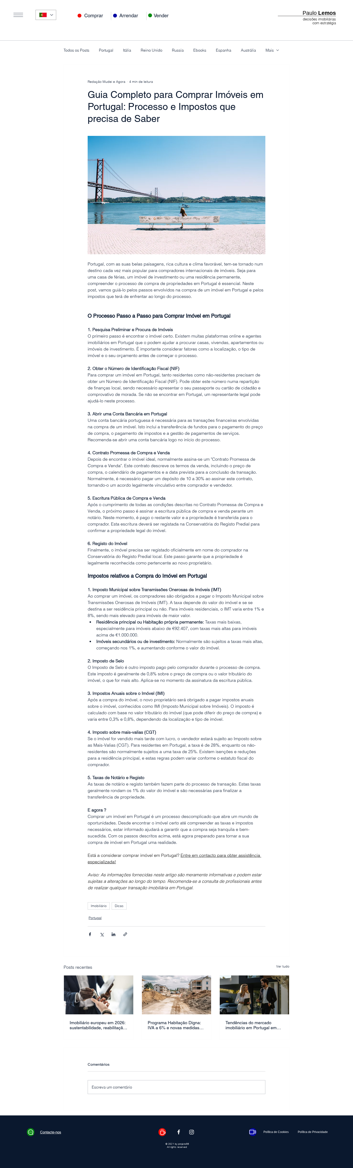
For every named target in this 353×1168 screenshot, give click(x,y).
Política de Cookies (276, 1132)
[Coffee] (162, 1132)
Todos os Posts (76, 50)
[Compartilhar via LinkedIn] (113, 934)
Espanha (223, 50)
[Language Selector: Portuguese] (46, 15)
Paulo (319, 13)
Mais (270, 50)
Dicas (119, 906)
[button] (18, 15)
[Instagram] (192, 1132)
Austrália (248, 50)
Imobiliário (99, 906)
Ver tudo (282, 966)
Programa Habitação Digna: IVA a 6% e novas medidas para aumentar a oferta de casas (174, 1025)
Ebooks (199, 50)
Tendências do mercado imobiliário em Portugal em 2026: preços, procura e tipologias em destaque (251, 1025)
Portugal (106, 50)
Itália (127, 50)
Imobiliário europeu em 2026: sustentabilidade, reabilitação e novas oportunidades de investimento (97, 1025)
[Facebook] (179, 1132)
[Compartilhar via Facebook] (90, 934)
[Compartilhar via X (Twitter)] (101, 934)
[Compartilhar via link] (125, 934)
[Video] (252, 1132)
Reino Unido (151, 50)
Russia (178, 50)
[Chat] (30, 1132)
